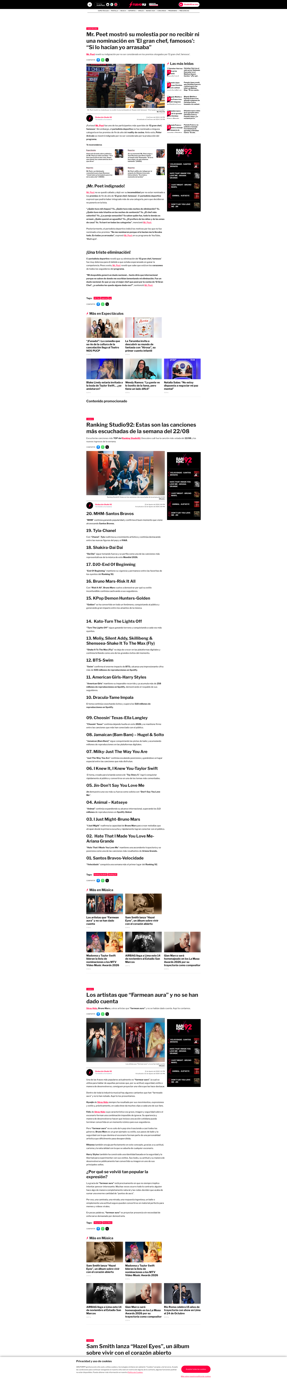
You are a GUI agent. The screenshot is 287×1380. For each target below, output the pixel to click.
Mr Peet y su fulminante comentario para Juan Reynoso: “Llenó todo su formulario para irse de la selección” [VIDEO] (99, 174)
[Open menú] (89, 4)
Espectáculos (103, 10)
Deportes (132, 10)
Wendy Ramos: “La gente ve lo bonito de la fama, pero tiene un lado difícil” (142, 386)
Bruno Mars (107, 1223)
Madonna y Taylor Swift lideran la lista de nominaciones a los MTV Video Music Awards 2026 (102, 960)
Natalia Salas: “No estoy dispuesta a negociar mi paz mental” (181, 386)
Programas (172, 10)
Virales (141, 10)
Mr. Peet (90, 54)
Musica (123, 10)
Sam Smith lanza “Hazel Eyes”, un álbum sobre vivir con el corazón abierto (141, 921)
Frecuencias (184, 10)
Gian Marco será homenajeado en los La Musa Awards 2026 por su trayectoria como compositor (182, 960)
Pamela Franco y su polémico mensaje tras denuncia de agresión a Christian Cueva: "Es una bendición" (191, 129)
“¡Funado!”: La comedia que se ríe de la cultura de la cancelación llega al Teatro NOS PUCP (103, 346)
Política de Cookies (135, 1372)
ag (110, 298)
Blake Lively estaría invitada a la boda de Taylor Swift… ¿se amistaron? (104, 386)
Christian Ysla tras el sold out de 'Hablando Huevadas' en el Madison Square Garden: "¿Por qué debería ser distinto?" (192, 73)
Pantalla (114, 10)
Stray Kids (91, 1008)
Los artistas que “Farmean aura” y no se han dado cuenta (102, 921)
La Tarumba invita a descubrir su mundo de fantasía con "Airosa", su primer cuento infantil (140, 346)
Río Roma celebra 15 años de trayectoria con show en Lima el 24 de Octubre (182, 1310)
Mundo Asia (150, 10)
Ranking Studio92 (100, 874)
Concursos (161, 10)
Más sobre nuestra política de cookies (196, 1376)
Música (90, 419)
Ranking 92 (112, 874)
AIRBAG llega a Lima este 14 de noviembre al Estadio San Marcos (142, 959)
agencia (104, 298)
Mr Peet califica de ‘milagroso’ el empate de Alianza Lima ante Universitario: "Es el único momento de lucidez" (140, 174)
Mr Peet (97, 298)
